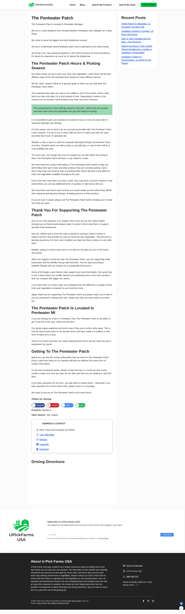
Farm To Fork (41, 603)
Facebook (44, 444)
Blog (82, 5)
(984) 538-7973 (132, 577)
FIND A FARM (148, 5)
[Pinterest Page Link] (148, 601)
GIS (69, 601)
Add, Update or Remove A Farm (58, 603)
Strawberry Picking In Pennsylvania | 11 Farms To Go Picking (136, 60)
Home (73, 5)
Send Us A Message (134, 566)
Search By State (127, 5)
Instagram (44, 449)
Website (43, 439)
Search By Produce (102, 5)
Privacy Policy (76, 601)
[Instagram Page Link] (153, 601)
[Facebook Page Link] (143, 601)
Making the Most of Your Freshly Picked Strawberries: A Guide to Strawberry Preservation (136, 49)
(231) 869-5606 (46, 435)
